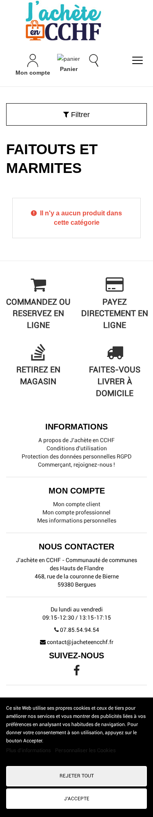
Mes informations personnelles (76, 520)
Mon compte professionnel (76, 512)
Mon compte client (76, 504)
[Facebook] (76, 672)
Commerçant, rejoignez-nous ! (76, 464)
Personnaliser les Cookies (85, 750)
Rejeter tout (77, 776)
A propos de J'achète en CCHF (76, 440)
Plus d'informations (29, 750)
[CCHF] (76, 20)
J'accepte (76, 799)
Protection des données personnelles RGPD (76, 456)
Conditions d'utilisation (77, 448)
